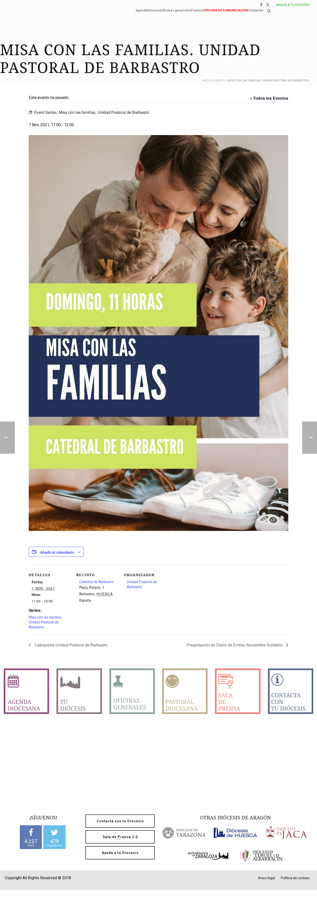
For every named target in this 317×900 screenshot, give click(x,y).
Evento (219, 80)
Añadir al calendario (57, 552)
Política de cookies (295, 878)
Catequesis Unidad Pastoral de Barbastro (70, 645)
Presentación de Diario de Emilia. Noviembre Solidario (235, 645)
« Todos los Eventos (269, 98)
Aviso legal (266, 878)
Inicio (206, 80)
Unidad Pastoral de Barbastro (142, 584)
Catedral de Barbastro (96, 581)
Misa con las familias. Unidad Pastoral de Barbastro (45, 622)
